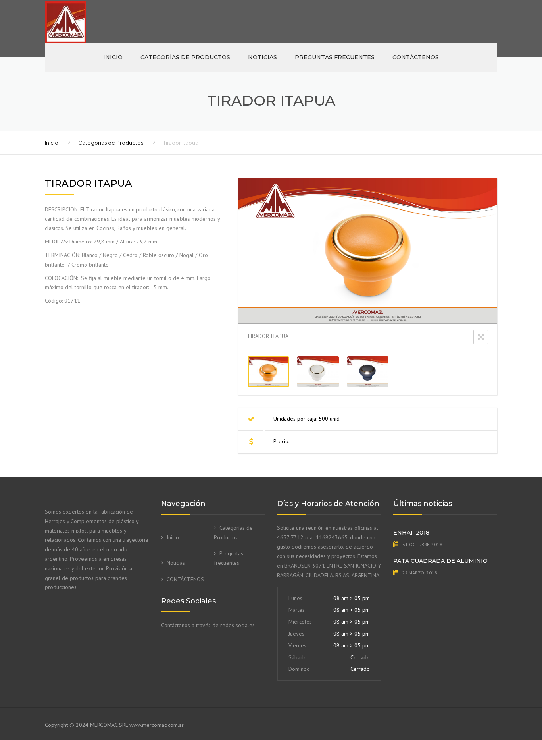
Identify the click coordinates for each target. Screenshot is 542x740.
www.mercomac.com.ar (156, 724)
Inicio (113, 57)
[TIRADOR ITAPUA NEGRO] (367, 371)
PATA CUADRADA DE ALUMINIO (440, 560)
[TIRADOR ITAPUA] (268, 371)
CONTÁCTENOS (415, 57)
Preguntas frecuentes (335, 57)
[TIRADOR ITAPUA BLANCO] (317, 371)
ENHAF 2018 (411, 532)
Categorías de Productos (185, 57)
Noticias (262, 57)
